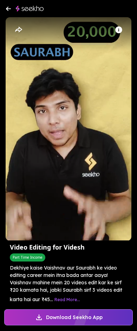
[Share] (18, 30)
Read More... (67, 299)
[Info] (119, 30)
